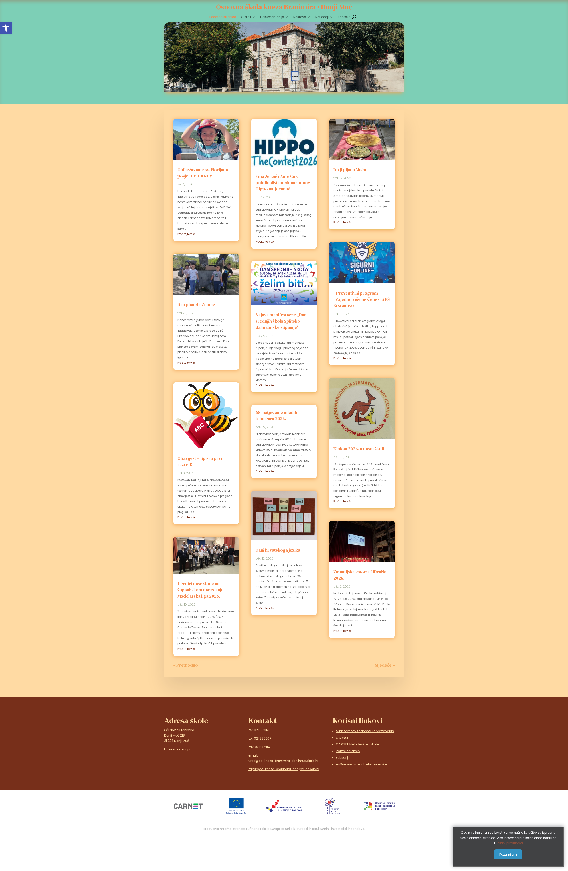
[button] (6, 28)
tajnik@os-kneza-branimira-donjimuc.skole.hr (284, 769)
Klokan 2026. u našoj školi (358, 449)
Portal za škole (348, 751)
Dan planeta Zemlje (196, 304)
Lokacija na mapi (177, 749)
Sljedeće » (385, 665)
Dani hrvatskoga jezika (278, 550)
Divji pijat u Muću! (350, 170)
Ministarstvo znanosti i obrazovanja (365, 731)
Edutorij (342, 757)
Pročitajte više (186, 234)
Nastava (299, 17)
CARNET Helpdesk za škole (357, 744)
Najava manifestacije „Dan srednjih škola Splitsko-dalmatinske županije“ (281, 321)
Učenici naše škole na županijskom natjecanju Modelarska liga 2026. (201, 589)
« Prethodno (185, 665)
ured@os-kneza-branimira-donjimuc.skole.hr (283, 761)
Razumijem (508, 854)
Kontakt (344, 17)
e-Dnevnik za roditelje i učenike (361, 764)
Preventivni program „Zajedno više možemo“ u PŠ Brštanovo (361, 299)
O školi (246, 17)
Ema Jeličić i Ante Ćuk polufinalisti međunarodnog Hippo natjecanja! (283, 182)
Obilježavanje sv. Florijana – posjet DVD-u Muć (204, 173)
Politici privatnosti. (509, 843)
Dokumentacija (272, 17)
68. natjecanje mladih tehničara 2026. (276, 415)
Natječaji (322, 17)
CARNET (342, 737)
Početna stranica (222, 17)
